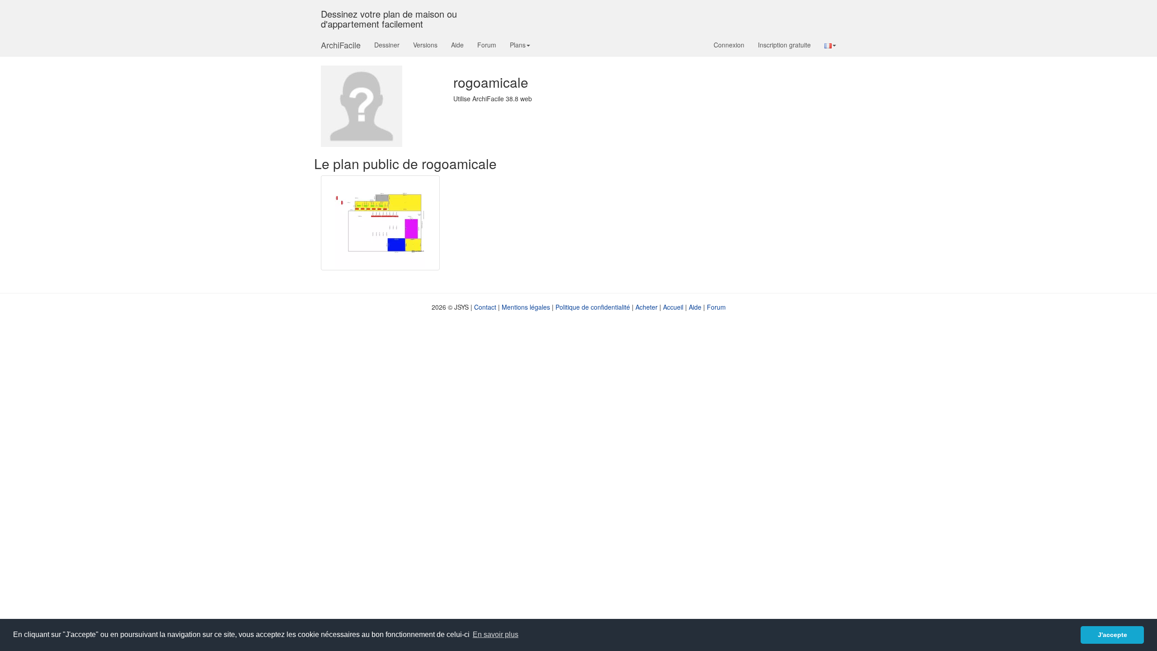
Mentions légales (526, 306)
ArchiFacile (341, 45)
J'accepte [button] (1112, 634)
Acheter (646, 306)
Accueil (673, 306)
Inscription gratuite (784, 44)
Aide (457, 44)
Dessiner (387, 44)
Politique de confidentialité (592, 306)
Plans (518, 44)
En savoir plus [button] (495, 634)
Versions (425, 44)
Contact (485, 306)
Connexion (729, 44)
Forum (486, 44)
